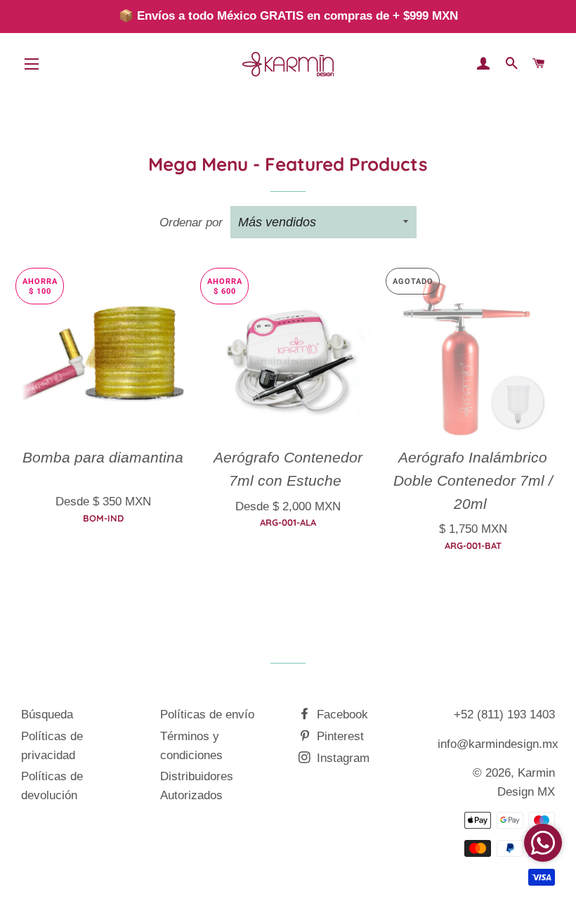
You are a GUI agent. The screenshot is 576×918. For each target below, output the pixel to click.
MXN (102, 486)
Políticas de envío (207, 714)
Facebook (340, 714)
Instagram (341, 758)
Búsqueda (47, 714)
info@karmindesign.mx (498, 744)
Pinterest (338, 736)
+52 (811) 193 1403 (504, 714)
